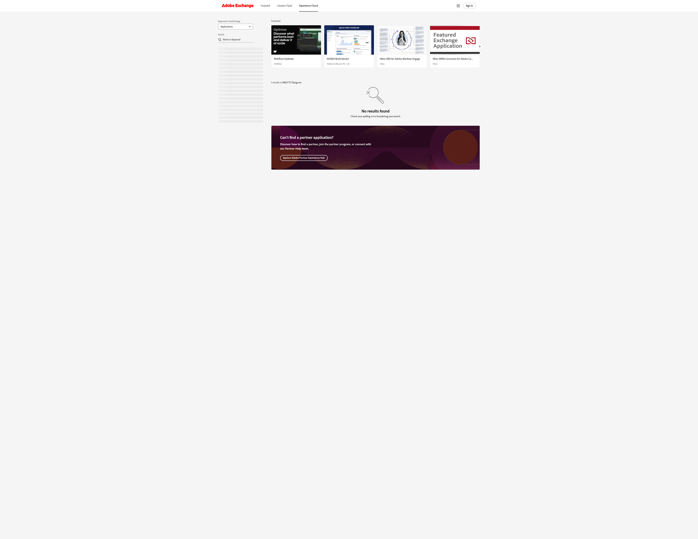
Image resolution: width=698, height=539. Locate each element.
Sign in (469, 5)
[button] (458, 6)
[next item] (480, 46)
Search (221, 34)
